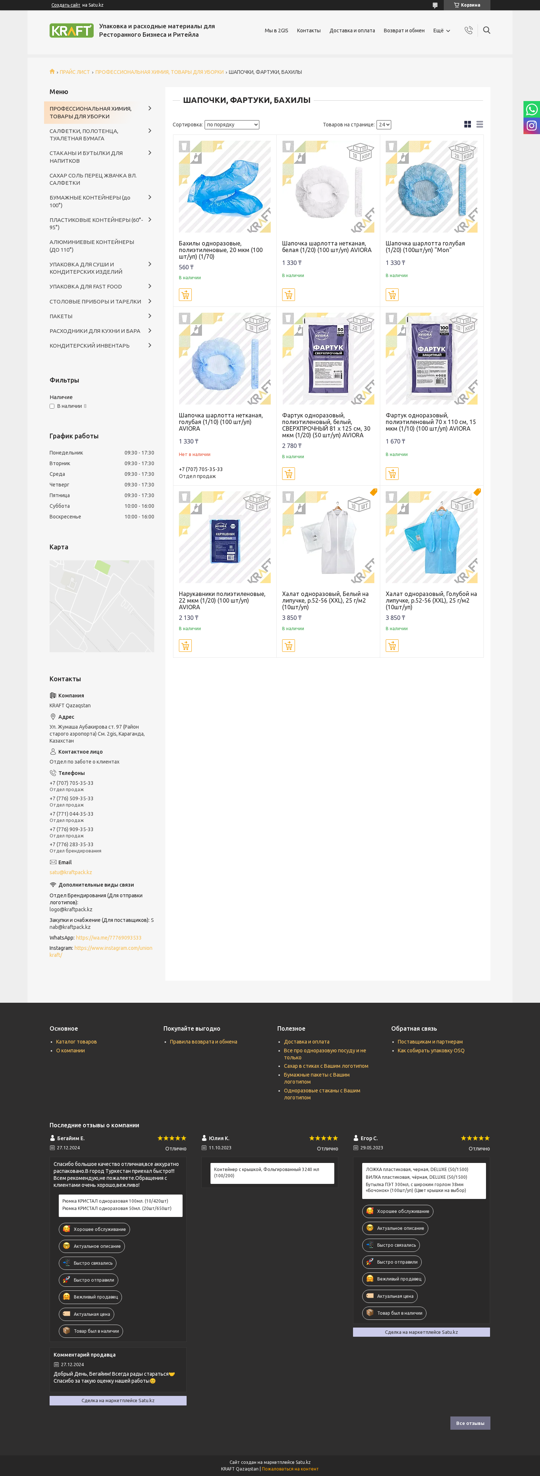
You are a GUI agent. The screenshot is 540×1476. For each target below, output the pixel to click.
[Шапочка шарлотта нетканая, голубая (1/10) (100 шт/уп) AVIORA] (225, 358)
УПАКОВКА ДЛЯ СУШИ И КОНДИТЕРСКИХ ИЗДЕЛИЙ (86, 268)
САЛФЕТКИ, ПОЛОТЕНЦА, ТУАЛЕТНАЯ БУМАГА (84, 134)
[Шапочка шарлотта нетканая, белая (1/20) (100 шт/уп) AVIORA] (328, 186)
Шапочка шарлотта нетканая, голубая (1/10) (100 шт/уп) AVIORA (221, 422)
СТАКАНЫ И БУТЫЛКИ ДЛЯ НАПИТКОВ (86, 157)
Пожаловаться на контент (290, 1468)
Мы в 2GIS (276, 30)
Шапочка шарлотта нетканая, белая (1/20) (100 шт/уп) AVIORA (327, 246)
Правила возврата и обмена (203, 1042)
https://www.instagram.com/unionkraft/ (101, 951)
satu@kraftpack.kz (71, 872)
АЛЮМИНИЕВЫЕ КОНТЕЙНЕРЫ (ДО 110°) (92, 245)
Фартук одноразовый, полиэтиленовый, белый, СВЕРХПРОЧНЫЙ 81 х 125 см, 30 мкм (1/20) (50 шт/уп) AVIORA (326, 425)
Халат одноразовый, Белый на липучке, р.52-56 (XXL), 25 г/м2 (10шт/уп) (325, 600)
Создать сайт (65, 5)
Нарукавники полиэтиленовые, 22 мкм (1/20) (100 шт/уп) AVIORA (222, 600)
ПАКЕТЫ (61, 316)
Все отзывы (470, 1423)
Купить (185, 294)
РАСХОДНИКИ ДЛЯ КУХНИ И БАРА (95, 331)
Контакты (309, 30)
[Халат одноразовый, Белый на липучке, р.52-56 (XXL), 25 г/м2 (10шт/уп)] (328, 537)
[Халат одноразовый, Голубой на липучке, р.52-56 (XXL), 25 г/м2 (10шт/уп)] (431, 537)
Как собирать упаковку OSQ (431, 1050)
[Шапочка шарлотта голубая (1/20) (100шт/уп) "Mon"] (431, 186)
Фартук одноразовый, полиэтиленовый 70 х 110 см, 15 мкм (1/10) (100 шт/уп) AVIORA (431, 422)
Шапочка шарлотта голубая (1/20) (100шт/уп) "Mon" (425, 246)
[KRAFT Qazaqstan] (72, 30)
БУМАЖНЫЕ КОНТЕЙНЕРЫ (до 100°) (90, 201)
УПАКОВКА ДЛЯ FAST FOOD (86, 286)
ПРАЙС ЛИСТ (75, 72)
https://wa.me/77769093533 (109, 938)
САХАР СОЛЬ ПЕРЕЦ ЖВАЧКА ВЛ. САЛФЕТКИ (93, 179)
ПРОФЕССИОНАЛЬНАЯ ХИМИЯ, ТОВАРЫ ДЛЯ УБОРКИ (160, 72)
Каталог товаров (76, 1042)
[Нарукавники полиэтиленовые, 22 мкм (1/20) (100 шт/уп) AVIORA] (225, 537)
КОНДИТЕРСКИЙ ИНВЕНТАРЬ (90, 345)
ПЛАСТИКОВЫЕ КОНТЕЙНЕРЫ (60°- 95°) (96, 223)
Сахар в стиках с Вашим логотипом (326, 1066)
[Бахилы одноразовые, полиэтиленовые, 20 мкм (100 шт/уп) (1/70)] (225, 186)
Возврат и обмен (404, 30)
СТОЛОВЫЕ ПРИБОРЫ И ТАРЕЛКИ (95, 301)
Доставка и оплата (352, 30)
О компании (70, 1050)
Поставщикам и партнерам (430, 1042)
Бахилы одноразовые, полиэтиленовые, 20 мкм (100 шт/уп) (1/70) (221, 250)
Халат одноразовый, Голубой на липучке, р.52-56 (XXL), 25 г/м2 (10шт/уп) (431, 600)
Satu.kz (303, 1462)
